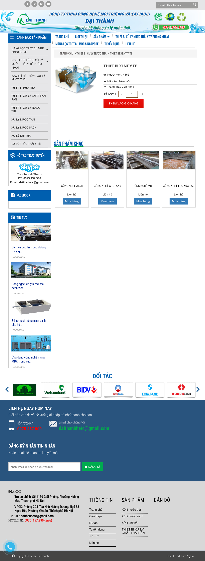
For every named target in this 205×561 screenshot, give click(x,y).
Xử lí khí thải (130, 523)
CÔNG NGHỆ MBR (143, 186)
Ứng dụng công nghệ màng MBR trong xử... (28, 359)
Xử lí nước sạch (132, 516)
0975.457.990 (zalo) (39, 520)
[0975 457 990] (12, 549)
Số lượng (110, 93)
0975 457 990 (29, 428)
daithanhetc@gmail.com (34, 182)
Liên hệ (94, 542)
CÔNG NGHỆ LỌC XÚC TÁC (179, 186)
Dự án (93, 523)
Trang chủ (95, 509)
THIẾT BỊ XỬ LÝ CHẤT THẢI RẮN (133, 531)
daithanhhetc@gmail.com (84, 428)
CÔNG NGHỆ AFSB (72, 186)
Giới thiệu (95, 516)
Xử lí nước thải (131, 509)
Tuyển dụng (97, 529)
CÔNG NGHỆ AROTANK (107, 186)
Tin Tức (94, 536)
